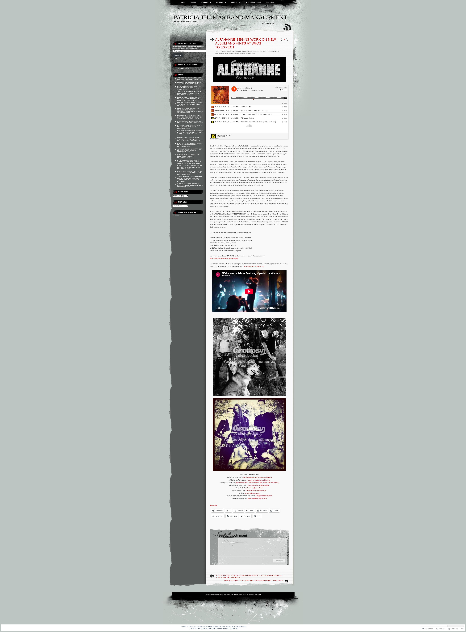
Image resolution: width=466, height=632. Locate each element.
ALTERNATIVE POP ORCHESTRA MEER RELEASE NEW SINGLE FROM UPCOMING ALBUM (189, 127)
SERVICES (270, 2)
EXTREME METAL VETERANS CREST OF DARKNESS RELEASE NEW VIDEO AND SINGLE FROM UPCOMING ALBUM (190, 117)
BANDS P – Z (235, 2)
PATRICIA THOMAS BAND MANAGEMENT (230, 17)
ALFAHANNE (237, 51)
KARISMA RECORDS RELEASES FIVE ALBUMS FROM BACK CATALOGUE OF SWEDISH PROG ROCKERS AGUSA (189, 161)
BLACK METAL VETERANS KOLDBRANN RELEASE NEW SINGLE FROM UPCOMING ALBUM (189, 145)
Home (183, 2)
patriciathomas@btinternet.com (256, 490)
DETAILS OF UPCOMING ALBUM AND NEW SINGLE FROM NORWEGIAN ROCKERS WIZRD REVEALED (188, 99)
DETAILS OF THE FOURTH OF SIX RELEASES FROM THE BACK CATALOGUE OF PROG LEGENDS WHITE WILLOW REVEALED (190, 111)
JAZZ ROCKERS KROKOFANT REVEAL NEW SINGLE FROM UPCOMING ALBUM (190, 78)
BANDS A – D (206, 2)
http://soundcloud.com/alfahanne (258, 485)
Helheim (221, 53)
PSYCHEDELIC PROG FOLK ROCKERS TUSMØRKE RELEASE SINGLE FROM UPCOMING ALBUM (189, 173)
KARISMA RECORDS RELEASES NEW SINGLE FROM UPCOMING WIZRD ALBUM (189, 87)
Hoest (227, 53)
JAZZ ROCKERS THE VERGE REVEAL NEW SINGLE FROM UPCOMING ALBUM (190, 121)
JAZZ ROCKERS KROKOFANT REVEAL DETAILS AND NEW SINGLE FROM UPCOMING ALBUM (189, 93)
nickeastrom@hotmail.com (254, 488)
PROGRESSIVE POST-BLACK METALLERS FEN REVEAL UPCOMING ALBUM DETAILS (253, 581)
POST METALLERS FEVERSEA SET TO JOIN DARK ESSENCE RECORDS (189, 82)
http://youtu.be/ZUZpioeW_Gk (254, 266)
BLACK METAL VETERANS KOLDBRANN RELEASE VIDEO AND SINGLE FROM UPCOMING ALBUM (189, 167)
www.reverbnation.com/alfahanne (259, 480)
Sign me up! (178, 55)
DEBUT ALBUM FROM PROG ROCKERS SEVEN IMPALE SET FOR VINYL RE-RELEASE (189, 104)
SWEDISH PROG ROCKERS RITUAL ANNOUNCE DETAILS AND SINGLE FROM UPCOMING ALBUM (190, 185)
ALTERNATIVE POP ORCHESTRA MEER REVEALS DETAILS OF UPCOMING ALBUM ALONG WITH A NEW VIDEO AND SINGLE (189, 179)
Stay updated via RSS (269, 23)
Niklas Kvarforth (234, 53)
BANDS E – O (221, 2)
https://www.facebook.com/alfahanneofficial (224, 258)
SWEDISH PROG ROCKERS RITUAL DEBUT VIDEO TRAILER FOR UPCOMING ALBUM (188, 156)
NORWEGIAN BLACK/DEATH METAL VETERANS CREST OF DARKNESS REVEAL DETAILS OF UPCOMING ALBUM (190, 139)
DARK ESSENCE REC (253, 2)
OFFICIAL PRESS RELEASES (269, 51)
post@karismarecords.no (264, 496)
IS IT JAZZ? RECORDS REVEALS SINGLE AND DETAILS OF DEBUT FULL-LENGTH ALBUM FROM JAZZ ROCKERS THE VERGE (190, 133)
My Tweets (175, 215)
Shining (242, 53)
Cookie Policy (233, 628)
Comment (279, 560)
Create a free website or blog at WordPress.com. (219, 594)
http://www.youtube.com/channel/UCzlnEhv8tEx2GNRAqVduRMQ (257, 483)
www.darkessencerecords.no (257, 498)
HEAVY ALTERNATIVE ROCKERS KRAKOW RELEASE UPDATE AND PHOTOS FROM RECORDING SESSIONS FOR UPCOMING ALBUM (249, 576)
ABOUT (193, 2)
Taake (248, 53)
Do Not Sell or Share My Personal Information (247, 594)
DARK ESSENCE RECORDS (250, 51)
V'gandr (252, 53)
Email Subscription (187, 43)
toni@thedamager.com (252, 493)
